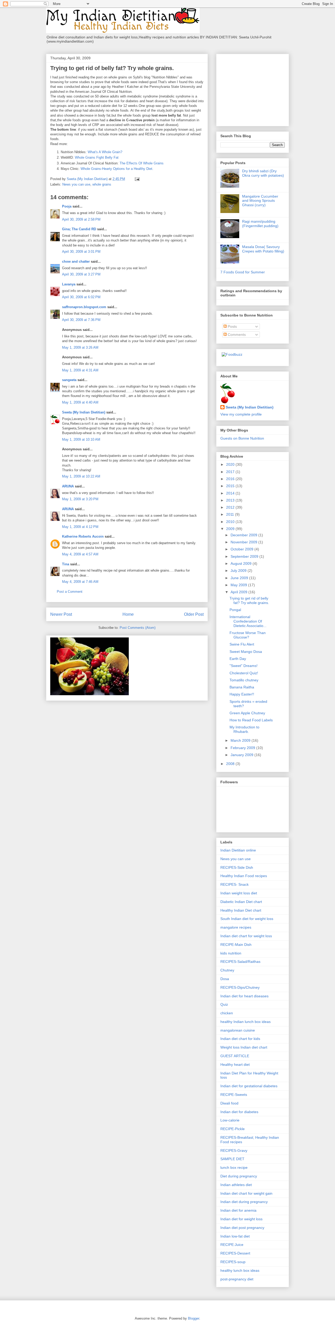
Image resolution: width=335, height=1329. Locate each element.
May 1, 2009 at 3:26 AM (80, 347)
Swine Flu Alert (242, 644)
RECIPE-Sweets (233, 1094)
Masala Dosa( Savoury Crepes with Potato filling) (263, 249)
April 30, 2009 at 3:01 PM (81, 252)
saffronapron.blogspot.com (84, 307)
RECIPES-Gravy (233, 1150)
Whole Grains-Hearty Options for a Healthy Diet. (117, 169)
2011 (230, 514)
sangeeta (69, 380)
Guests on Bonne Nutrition (242, 438)
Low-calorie (229, 1120)
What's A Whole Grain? (105, 152)
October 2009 (242, 549)
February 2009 (243, 748)
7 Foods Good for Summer (242, 272)
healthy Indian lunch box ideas (245, 1022)
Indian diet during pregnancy (244, 1202)
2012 (231, 507)
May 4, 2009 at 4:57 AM (80, 554)
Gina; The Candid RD (79, 229)
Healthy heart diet (235, 1064)
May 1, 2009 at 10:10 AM (81, 439)
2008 (231, 764)
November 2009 (244, 542)
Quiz (224, 1004)
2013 (231, 500)
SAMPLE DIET (232, 1159)
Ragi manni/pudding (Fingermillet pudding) (260, 223)
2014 (231, 493)
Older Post (194, 614)
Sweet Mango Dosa (246, 651)
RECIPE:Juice (231, 1244)
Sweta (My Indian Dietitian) (83, 412)
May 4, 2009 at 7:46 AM (80, 582)
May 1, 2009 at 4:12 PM (80, 527)
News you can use (76, 184)
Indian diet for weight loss (241, 1219)
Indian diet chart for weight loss (246, 936)
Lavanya (68, 284)
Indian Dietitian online (238, 850)
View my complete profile (241, 414)
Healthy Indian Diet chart (240, 910)
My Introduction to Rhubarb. (244, 729)
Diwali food (229, 1103)
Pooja (66, 206)
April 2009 (239, 592)
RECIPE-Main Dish (236, 944)
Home (128, 614)
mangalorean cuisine (237, 1030)
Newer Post (61, 614)
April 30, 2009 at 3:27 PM (81, 274)
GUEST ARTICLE (234, 1056)
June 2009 (240, 578)
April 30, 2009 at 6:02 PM (81, 297)
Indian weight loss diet (238, 893)
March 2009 (241, 740)
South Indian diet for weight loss (246, 919)
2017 (231, 472)
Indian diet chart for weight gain (246, 1193)
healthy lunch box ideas (239, 1270)
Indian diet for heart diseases (244, 996)
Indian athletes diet (236, 1185)
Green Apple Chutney (247, 713)
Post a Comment (69, 592)
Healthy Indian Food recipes (243, 876)
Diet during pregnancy (238, 1176)
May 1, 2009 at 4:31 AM (80, 370)
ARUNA (68, 486)
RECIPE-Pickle (232, 1129)
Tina (65, 564)
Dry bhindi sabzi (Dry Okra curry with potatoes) (263, 173)
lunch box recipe (234, 1167)
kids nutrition (230, 953)
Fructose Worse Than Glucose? (248, 635)
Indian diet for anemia (238, 1210)
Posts (232, 326)
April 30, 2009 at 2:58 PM (81, 219)
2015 (231, 486)
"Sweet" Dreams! (244, 666)
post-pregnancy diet (236, 1279)
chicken (226, 1013)
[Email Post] (137, 179)
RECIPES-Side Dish (236, 867)
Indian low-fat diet (235, 1236)
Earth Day (238, 659)
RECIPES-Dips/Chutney (240, 987)
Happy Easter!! (242, 694)
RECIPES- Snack (234, 884)
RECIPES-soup (232, 1262)
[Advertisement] (253, 88)
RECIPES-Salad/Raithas (240, 961)
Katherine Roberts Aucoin (83, 536)
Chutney (227, 970)
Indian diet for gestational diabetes (248, 1086)
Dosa (224, 979)
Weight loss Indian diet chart (243, 1047)
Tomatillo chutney (244, 680)
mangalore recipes (235, 927)
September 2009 (245, 556)
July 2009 (239, 570)
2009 (231, 529)
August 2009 (242, 563)
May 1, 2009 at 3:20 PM (80, 499)
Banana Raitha (242, 687)
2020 (231, 464)
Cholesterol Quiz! (244, 673)
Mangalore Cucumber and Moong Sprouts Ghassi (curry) (260, 200)
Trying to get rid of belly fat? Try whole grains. (249, 600)
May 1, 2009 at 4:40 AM (80, 402)
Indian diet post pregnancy (242, 1228)
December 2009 (244, 535)
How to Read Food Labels (251, 720)
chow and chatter (76, 261)
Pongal (235, 610)
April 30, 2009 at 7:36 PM (81, 320)
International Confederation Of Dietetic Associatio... (248, 621)
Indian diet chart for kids (240, 1039)
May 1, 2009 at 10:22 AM (81, 476)
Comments (236, 334)
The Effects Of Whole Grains (142, 163)
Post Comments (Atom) (137, 628)
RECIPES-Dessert (235, 1253)
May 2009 (239, 585)
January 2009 (242, 755)
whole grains (101, 184)
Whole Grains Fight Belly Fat (97, 157)
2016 (231, 479)
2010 (231, 522)
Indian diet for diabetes (239, 1112)
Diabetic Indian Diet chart (241, 902)
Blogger (193, 1318)
